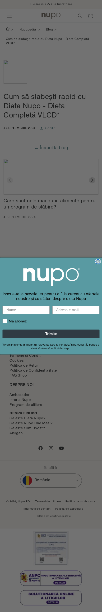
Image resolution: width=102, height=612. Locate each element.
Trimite (51, 334)
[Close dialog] (98, 261)
